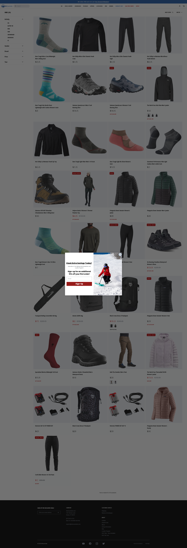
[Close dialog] (120, 254)
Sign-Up (79, 284)
